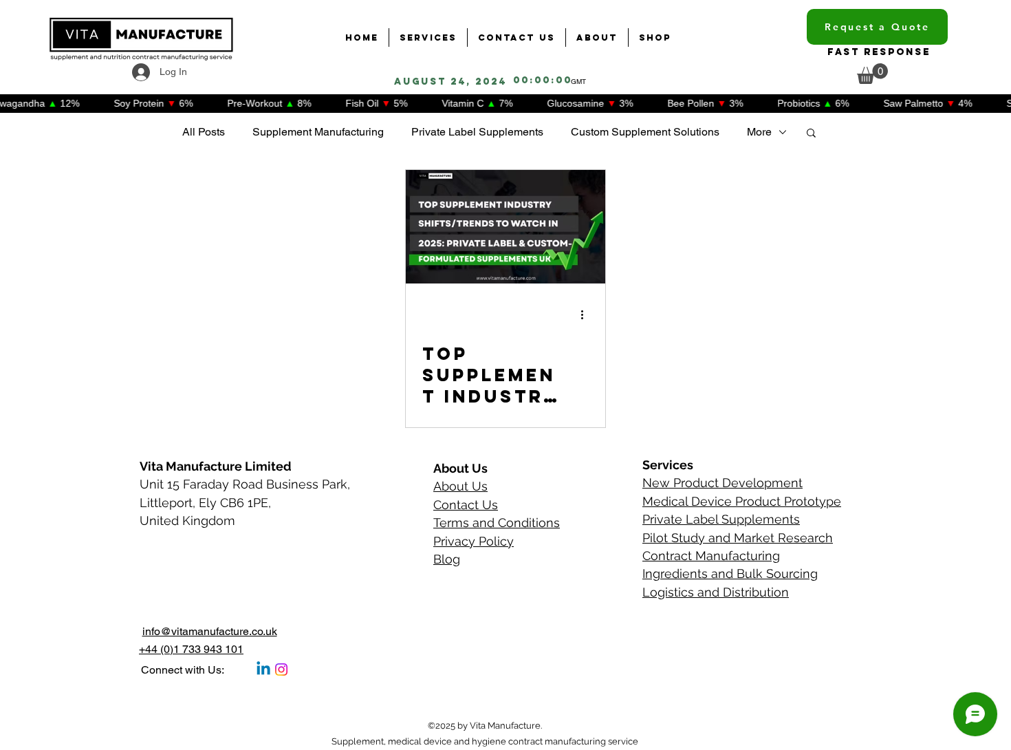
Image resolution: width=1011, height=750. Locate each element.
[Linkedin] (263, 669)
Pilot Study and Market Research (737, 538)
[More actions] (586, 314)
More (759, 131)
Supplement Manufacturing (318, 131)
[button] (872, 73)
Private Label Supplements (477, 131)
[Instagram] (281, 669)
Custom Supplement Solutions (645, 131)
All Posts (203, 131)
